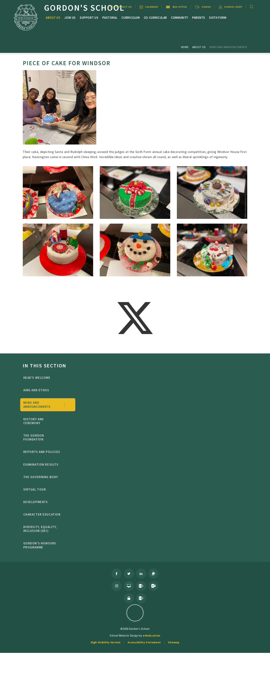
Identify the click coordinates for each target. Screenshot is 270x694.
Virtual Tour (34, 489)
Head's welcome (37, 378)
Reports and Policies (41, 452)
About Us (199, 47)
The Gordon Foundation (33, 437)
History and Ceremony (33, 421)
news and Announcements (228, 47)
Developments (35, 502)
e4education (151, 635)
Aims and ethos (36, 390)
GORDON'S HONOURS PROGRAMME (39, 545)
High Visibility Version (106, 642)
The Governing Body (40, 477)
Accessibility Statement (144, 642)
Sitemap (173, 642)
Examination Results (41, 464)
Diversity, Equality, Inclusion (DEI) (40, 529)
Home (185, 47)
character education (42, 514)
